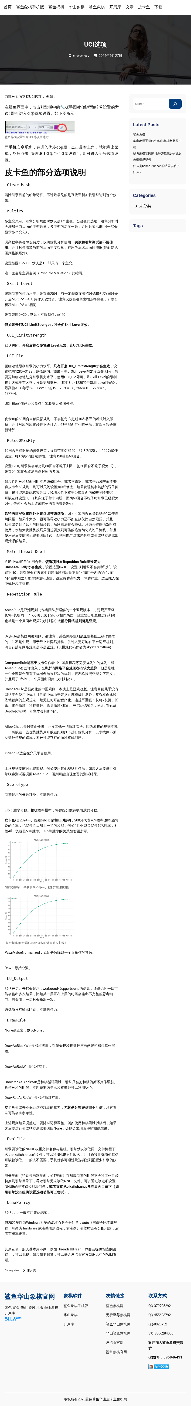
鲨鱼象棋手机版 (76, 1306)
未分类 (31, 1270)
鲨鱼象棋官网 (116, 1352)
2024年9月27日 (110, 56)
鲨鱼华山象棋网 (118, 1324)
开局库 (69, 1324)
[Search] (175, 104)
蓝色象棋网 (114, 1306)
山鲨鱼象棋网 (119, 1333)
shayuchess (81, 55)
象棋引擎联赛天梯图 (50, 404)
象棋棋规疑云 (142, 159)
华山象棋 (71, 1315)
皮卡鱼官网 (114, 1343)
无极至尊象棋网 (118, 1315)
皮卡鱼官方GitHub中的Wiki (92, 1255)
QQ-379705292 (159, 1306)
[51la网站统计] (13, 1319)
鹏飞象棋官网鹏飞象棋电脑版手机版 (157, 153)
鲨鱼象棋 (139, 134)
